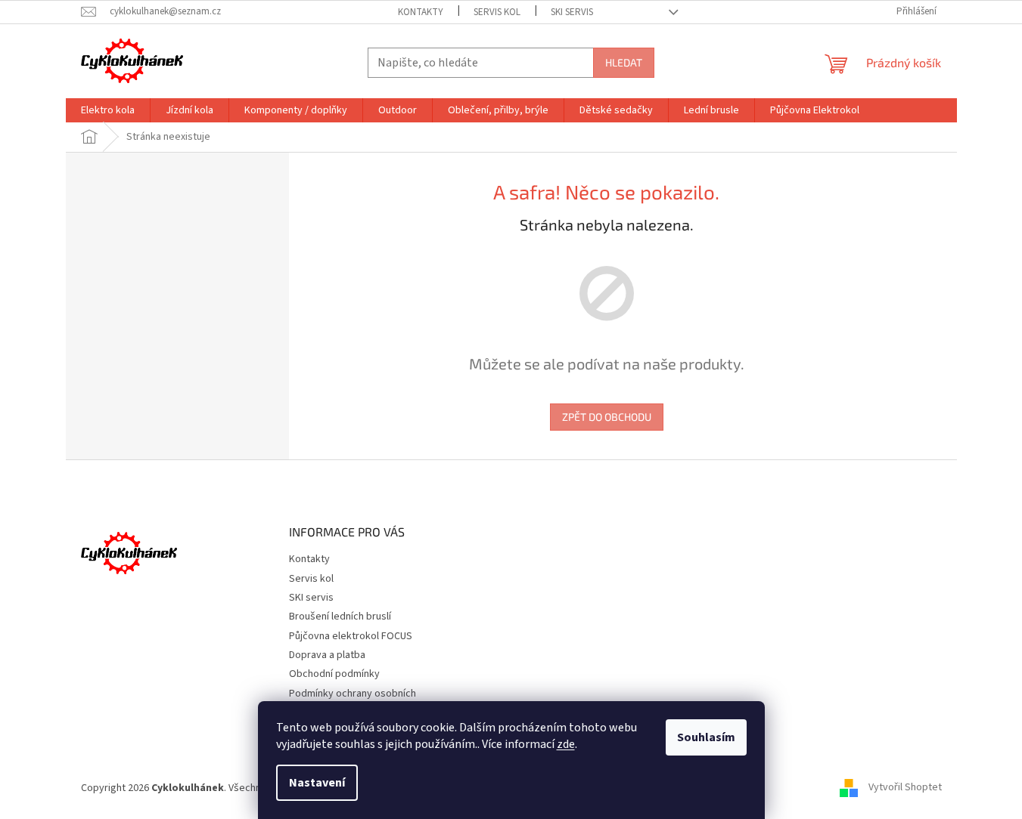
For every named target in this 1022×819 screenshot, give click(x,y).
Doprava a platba (327, 655)
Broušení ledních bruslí (340, 616)
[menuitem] (108, 110)
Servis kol (497, 12)
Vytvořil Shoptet (905, 788)
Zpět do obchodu (606, 416)
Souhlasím (706, 737)
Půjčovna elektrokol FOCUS (350, 636)
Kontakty (420, 12)
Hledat (623, 62)
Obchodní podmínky (334, 673)
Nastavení (317, 782)
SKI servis (572, 12)
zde (566, 744)
